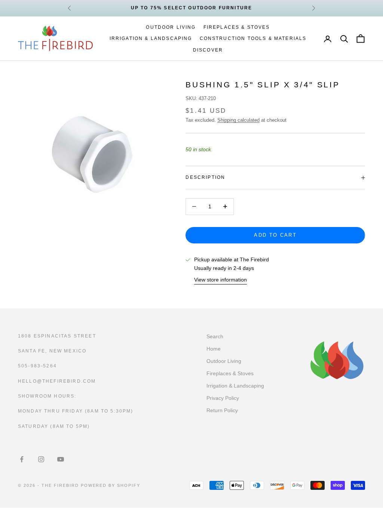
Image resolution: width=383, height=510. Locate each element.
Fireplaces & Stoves (236, 27)
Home (213, 349)
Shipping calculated (238, 120)
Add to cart (275, 235)
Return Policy (222, 410)
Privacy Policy (222, 398)
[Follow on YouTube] (60, 459)
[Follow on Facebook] (21, 459)
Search (214, 336)
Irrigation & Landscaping (151, 38)
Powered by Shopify (111, 485)
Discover (208, 50)
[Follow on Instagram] (41, 459)
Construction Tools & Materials (253, 38)
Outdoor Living (171, 27)
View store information (220, 280)
